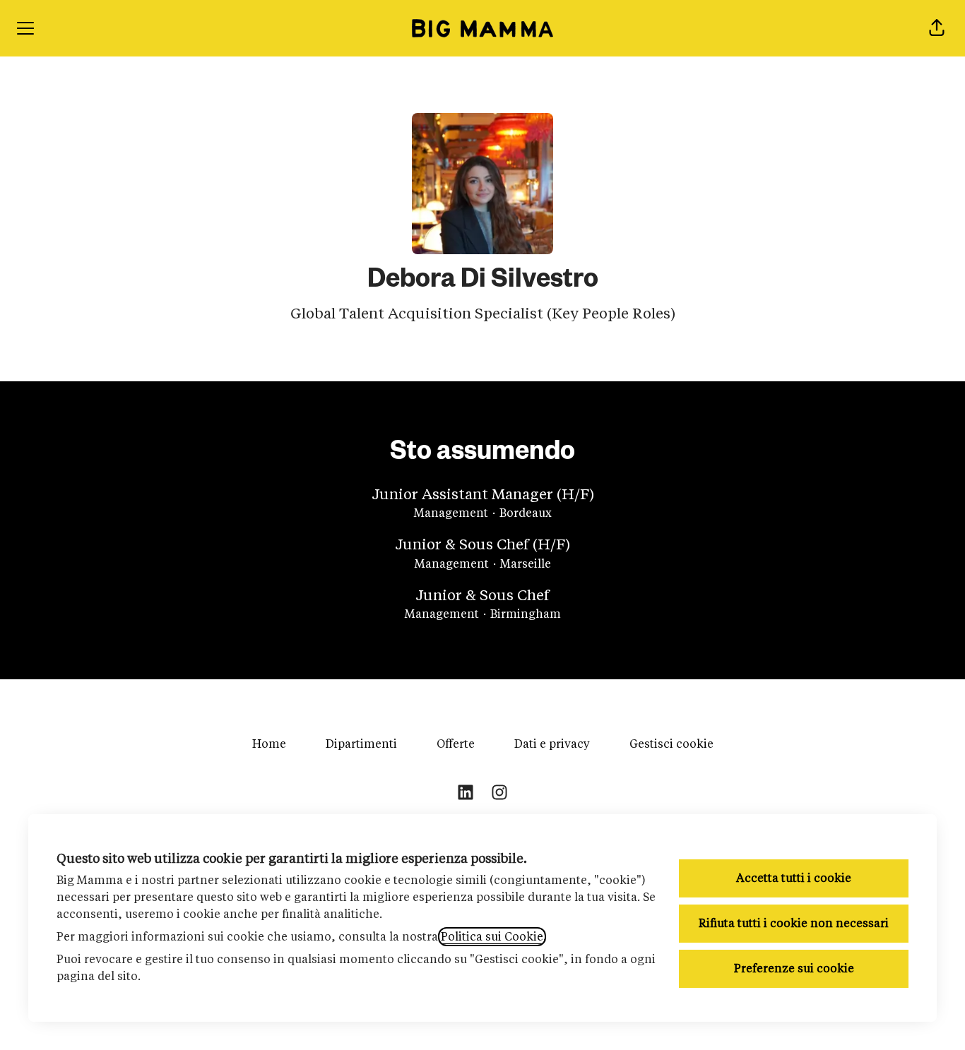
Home (269, 744)
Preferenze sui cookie (794, 968)
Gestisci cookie (671, 744)
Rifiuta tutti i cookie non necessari (794, 923)
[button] (937, 28)
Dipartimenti (361, 744)
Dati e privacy (552, 744)
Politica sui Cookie (492, 936)
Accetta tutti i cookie (793, 878)
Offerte (456, 744)
